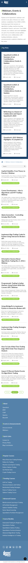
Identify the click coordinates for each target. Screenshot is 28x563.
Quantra (5, 415)
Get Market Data (8, 469)
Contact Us (6, 440)
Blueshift (5, 417)
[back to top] (25, 558)
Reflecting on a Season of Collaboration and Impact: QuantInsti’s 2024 (13, 114)
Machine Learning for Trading (11, 464)
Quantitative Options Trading (11, 528)
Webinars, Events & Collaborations (10, 183)
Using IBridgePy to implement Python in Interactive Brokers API (13, 307)
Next (21, 392)
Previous (7, 392)
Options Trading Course (9, 492)
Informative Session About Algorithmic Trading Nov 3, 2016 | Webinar (13, 261)
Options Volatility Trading (10, 507)
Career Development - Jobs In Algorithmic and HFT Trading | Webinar (12, 193)
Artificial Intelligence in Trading (12, 535)
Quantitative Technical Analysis (12, 530)
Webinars (5, 430)
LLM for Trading (7, 482)
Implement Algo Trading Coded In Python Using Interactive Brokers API (13, 236)
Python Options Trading (9, 467)
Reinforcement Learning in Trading (13, 502)
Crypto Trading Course (9, 472)
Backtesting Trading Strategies (11, 487)
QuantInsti (6, 407)
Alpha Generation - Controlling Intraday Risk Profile (12, 216)
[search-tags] (24, 166)
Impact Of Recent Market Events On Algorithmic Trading (13, 372)
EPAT (4, 410)
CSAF (4, 412)
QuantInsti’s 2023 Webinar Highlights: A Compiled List (13, 138)
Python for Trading (8, 462)
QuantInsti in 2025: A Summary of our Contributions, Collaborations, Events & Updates (12, 89)
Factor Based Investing (9, 510)
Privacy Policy (7, 442)
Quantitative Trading (8, 525)
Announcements (7, 427)
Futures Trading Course (9, 490)
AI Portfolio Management (10, 505)
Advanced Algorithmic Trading (11, 533)
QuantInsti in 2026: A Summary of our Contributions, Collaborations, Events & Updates (12, 59)
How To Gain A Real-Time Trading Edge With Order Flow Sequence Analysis (13, 349)
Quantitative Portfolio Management (13, 512)
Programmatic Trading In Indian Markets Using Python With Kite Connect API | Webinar (13, 285)
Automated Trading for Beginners (12, 522)
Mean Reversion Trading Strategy (12, 459)
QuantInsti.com (14, 561)
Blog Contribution (8, 445)
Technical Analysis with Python (12, 485)
